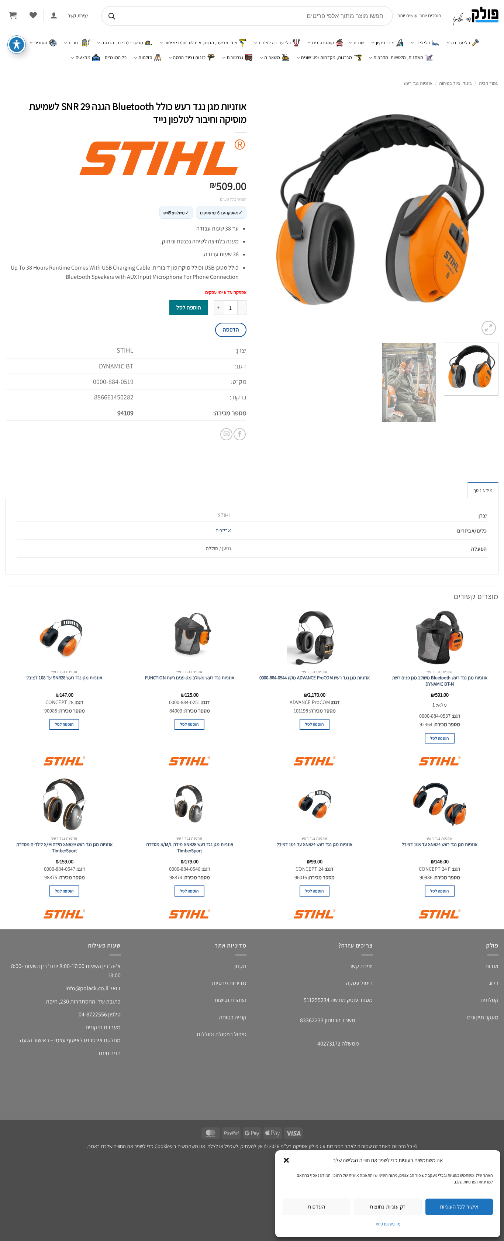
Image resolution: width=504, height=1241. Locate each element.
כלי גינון (422, 42)
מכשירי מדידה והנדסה (122, 42)
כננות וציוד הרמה (189, 57)
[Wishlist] (33, 15)
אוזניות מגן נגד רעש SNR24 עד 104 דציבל (314, 844)
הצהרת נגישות (230, 1000)
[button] (286, 1160)
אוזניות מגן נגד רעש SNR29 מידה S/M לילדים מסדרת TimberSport (64, 848)
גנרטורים (235, 57)
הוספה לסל (188, 307)
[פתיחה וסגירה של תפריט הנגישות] (16, 53)
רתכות (74, 42)
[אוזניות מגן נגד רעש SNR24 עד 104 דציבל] (314, 804)
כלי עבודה (460, 42)
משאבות (272, 57)
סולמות (145, 57)
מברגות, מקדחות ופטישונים (326, 57)
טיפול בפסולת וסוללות (221, 1034)
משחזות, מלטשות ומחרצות (398, 57)
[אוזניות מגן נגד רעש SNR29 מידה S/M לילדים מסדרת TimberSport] (64, 804)
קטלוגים (489, 1000)
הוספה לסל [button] (439, 738)
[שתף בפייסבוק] (240, 434)
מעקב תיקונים (482, 1017)
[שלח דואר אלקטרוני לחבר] (226, 434)
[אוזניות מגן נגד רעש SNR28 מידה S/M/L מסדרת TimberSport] (189, 804)
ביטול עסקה (359, 983)
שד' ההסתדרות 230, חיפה (75, 1001)
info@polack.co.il (86, 988)
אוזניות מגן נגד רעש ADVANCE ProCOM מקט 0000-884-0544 (314, 678)
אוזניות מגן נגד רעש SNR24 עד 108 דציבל (439, 844)
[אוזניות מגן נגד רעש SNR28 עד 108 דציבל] (64, 637)
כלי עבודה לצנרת (275, 42)
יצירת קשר (361, 966)
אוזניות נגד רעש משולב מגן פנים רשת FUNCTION (189, 678)
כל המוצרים (116, 57)
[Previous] (484, 217)
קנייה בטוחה (232, 1017)
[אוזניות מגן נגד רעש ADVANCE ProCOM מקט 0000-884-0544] (314, 637)
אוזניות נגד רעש (418, 83)
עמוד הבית (488, 83)
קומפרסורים (323, 42)
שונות (358, 42)
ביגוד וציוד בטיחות (455, 83)
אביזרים (223, 530)
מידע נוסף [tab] (483, 490)
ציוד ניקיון (385, 42)
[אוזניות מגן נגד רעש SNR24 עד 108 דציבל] (439, 804)
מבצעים (83, 57)
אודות (491, 966)
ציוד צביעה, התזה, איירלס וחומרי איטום (201, 42)
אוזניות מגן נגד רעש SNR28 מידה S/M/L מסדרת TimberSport (189, 848)
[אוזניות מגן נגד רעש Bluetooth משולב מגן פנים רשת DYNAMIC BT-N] (439, 637)
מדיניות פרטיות (388, 1224)
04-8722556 (93, 1014)
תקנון (240, 966)
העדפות (316, 1206)
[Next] (266, 217)
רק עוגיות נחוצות (387, 1206)
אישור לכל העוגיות (459, 1206)
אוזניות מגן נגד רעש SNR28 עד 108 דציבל (64, 678)
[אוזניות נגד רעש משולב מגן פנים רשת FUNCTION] (189, 637)
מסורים (41, 42)
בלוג (493, 983)
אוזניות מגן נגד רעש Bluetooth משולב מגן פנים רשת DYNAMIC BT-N (439, 681)
